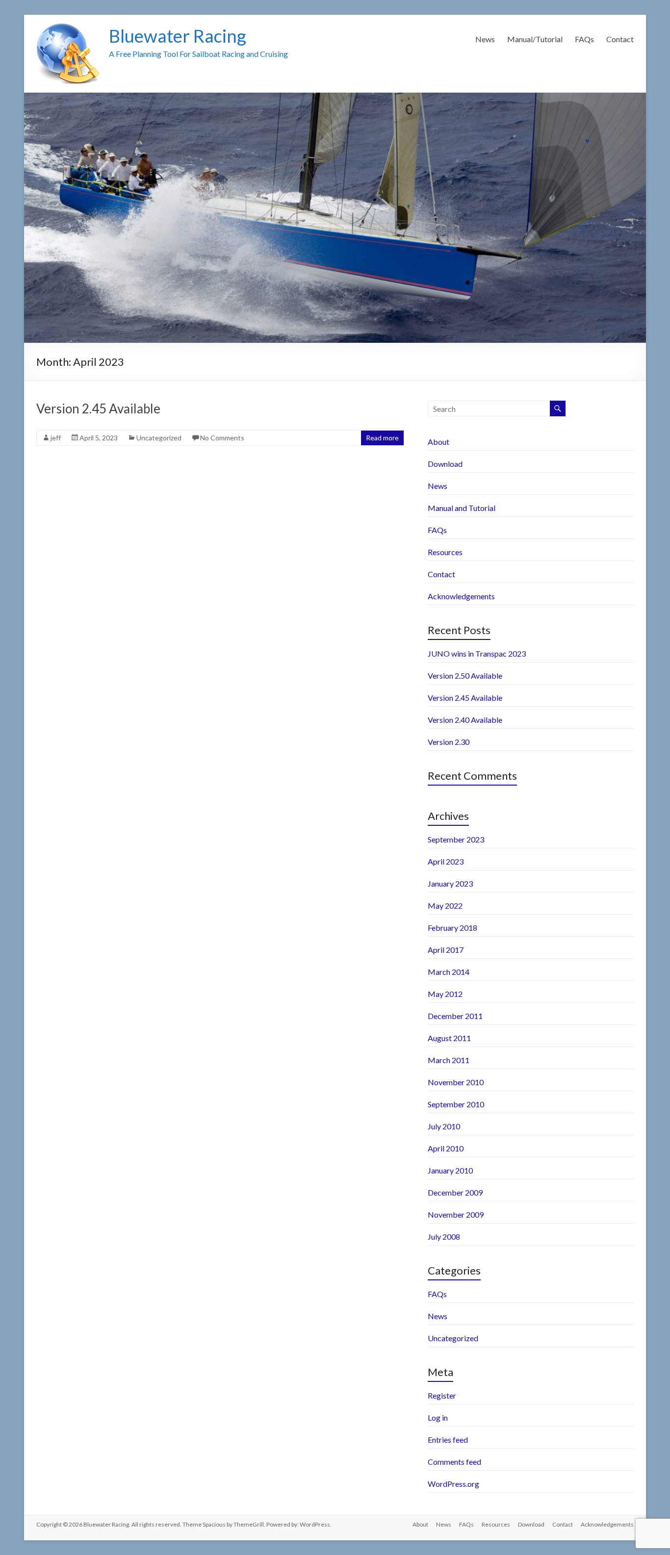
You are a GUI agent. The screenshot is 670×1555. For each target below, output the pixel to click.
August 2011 (449, 1038)
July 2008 (444, 1236)
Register (442, 1395)
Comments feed (454, 1461)
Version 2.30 (448, 741)
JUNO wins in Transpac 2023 (477, 653)
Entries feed (448, 1439)
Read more (382, 437)
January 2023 (450, 883)
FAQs (584, 39)
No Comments (222, 437)
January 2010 (450, 1170)
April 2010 (446, 1148)
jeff (56, 437)
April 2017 (446, 949)
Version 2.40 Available (465, 719)
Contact (620, 39)
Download (445, 463)
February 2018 (452, 927)
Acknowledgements (461, 596)
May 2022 (445, 905)
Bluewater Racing (177, 36)
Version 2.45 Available (98, 408)
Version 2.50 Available (465, 675)
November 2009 (456, 1214)
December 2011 (455, 1015)
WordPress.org (453, 1483)
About (438, 441)
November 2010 (456, 1082)
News (485, 39)
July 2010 (444, 1126)
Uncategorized (158, 437)
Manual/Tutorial (535, 39)
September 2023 (456, 839)
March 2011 (448, 1060)
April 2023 (446, 861)
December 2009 (455, 1192)
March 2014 (448, 971)
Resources (445, 552)
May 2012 (445, 993)
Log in (438, 1417)
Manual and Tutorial (461, 507)
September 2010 (456, 1104)
